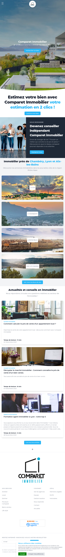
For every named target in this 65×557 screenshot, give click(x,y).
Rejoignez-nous (36, 152)
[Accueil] (32, 449)
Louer (4, 495)
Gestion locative (39, 498)
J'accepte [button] (22, 554)
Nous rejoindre (39, 502)
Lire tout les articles (32, 442)
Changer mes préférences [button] (35, 554)
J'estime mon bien (32, 113)
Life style (5, 510)
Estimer (4, 498)
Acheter (4, 491)
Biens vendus (6, 507)
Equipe (36, 495)
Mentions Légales (56, 491)
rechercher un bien (32, 50)
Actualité (37, 508)
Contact (36, 505)
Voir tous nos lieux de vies (32, 282)
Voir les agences (39, 491)
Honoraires (53, 498)
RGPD (52, 495)
